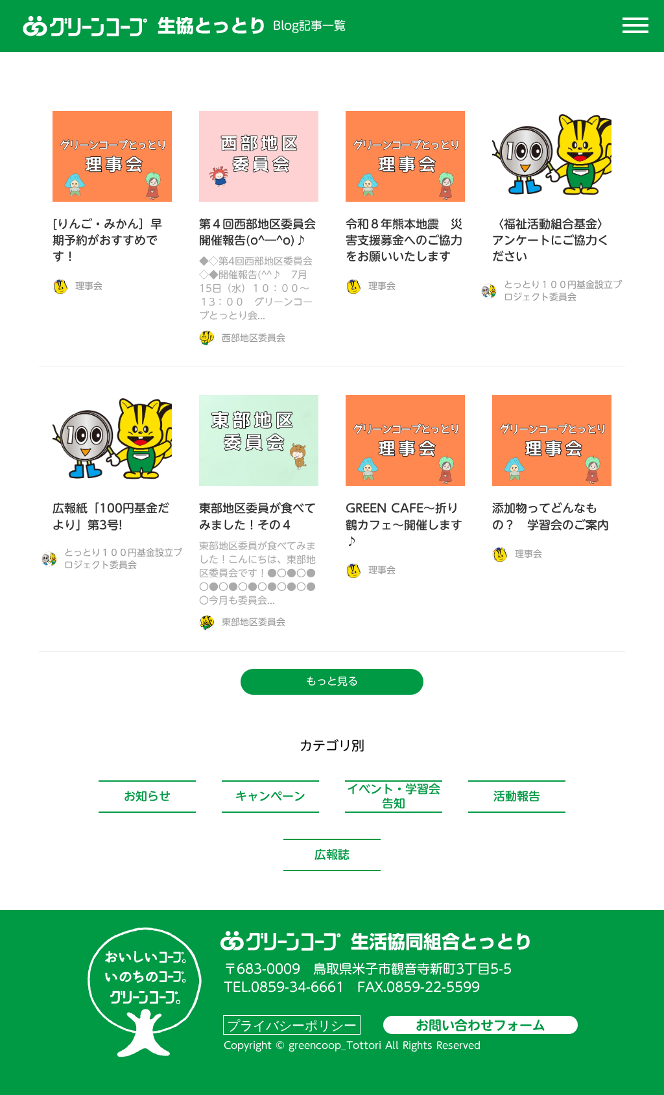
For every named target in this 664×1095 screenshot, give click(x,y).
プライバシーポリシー (292, 1025)
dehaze (635, 26)
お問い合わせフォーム (480, 1025)
